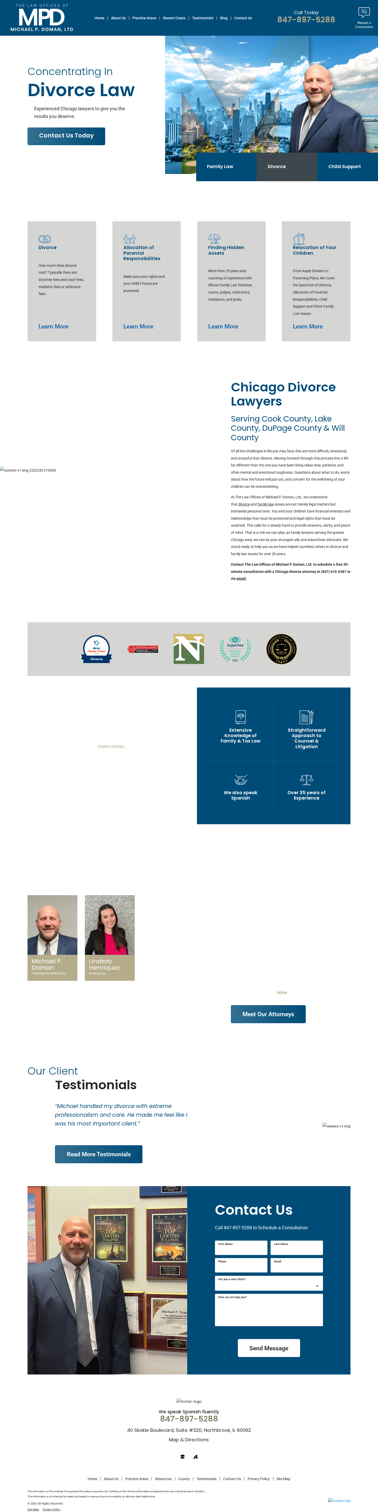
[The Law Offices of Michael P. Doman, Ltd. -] (42, 18)
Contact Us (232, 1479)
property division (111, 746)
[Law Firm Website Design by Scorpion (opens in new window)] (339, 1501)
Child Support (344, 167)
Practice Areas (136, 1479)
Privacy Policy (259, 1479)
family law (266, 504)
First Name (225, 1244)
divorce (244, 504)
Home (92, 1479)
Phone (222, 1261)
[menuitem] (99, 18)
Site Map (283, 1479)
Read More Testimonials (99, 1154)
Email (277, 1261)
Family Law (220, 167)
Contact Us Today (66, 136)
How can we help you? (232, 1297)
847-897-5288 (306, 20)
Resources (163, 1479)
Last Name (281, 1244)
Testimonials (206, 1479)
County (184, 1479)
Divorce (277, 167)
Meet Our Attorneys (268, 1014)
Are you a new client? (231, 1279)
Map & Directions (189, 1440)
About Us (111, 1479)
